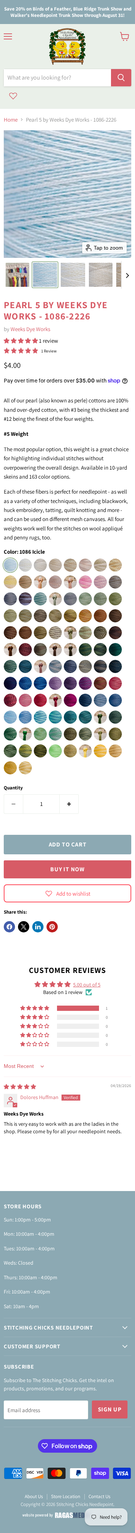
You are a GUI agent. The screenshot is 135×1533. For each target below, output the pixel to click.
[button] (17, 275)
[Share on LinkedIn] (38, 926)
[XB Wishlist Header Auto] (13, 95)
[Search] (121, 77)
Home (11, 119)
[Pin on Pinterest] (52, 926)
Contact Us (99, 1496)
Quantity (13, 788)
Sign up (110, 1409)
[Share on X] (23, 926)
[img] (20, 1086)
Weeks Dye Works (30, 329)
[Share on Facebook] (9, 926)
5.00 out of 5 (86, 984)
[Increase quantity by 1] (69, 804)
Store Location (65, 1496)
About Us (34, 1496)
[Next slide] (127, 275)
